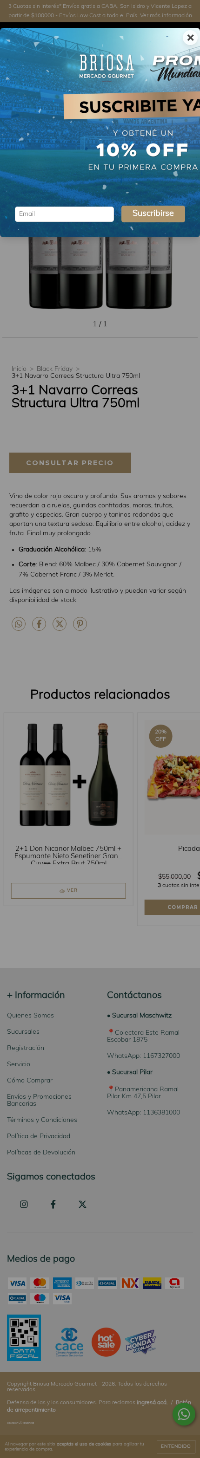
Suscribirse (153, 214)
